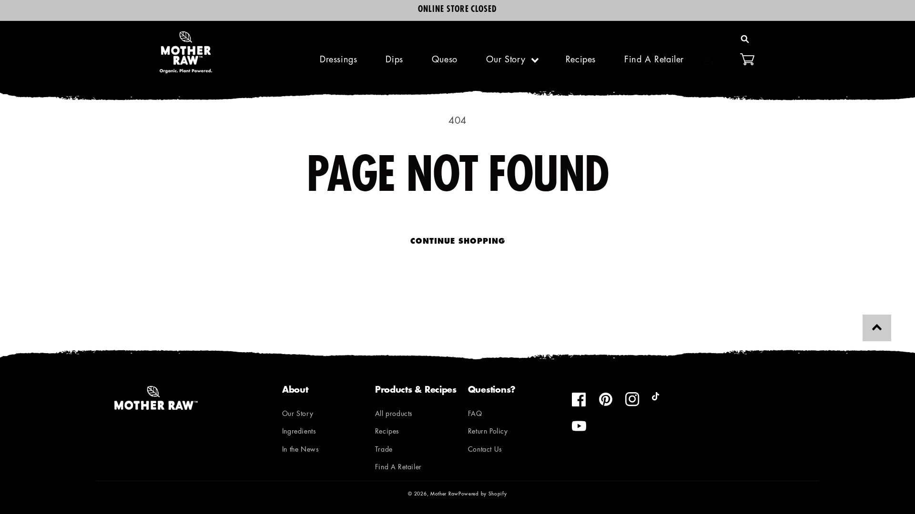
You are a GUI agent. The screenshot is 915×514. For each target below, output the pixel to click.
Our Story (505, 60)
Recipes (387, 431)
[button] (744, 39)
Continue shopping (457, 242)
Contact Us (485, 450)
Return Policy (488, 431)
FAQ (475, 414)
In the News (300, 450)
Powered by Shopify (482, 494)
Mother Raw (444, 494)
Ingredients (299, 431)
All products (394, 414)
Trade (384, 450)
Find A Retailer (398, 467)
